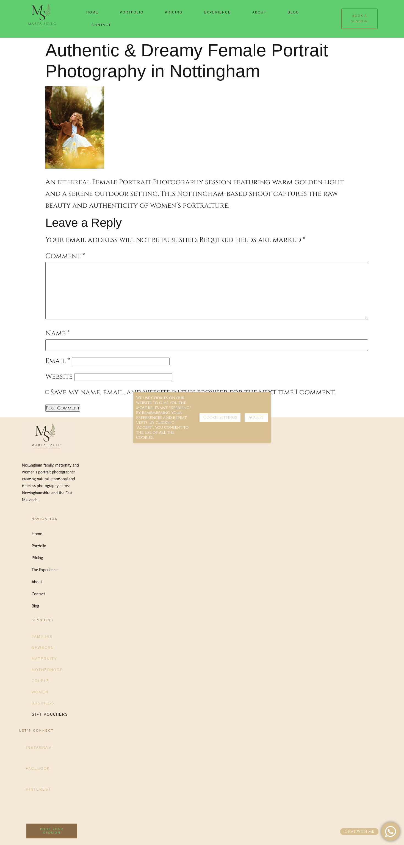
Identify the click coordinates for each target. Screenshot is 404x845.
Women (40, 692)
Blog (293, 12)
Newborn (43, 648)
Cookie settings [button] (220, 417)
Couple (40, 681)
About (259, 12)
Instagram (39, 748)
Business (43, 703)
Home (92, 12)
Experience (217, 12)
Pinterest (38, 789)
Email (57, 361)
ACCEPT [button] (256, 417)
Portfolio (131, 12)
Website (59, 376)
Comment (65, 256)
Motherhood (47, 670)
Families (42, 637)
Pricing (173, 12)
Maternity (44, 659)
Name (57, 333)
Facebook (38, 768)
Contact (101, 25)
